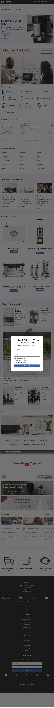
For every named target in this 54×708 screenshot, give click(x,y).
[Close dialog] (41, 337)
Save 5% (27, 366)
